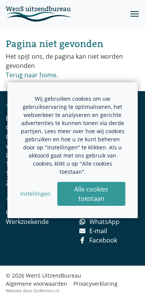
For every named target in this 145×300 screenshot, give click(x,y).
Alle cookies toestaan (91, 194)
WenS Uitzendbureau (38, 14)
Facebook (103, 240)
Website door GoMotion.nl (32, 290)
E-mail (98, 231)
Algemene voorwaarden (36, 283)
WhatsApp (104, 221)
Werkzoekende (27, 221)
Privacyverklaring (95, 283)
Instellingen (35, 193)
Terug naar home (31, 75)
